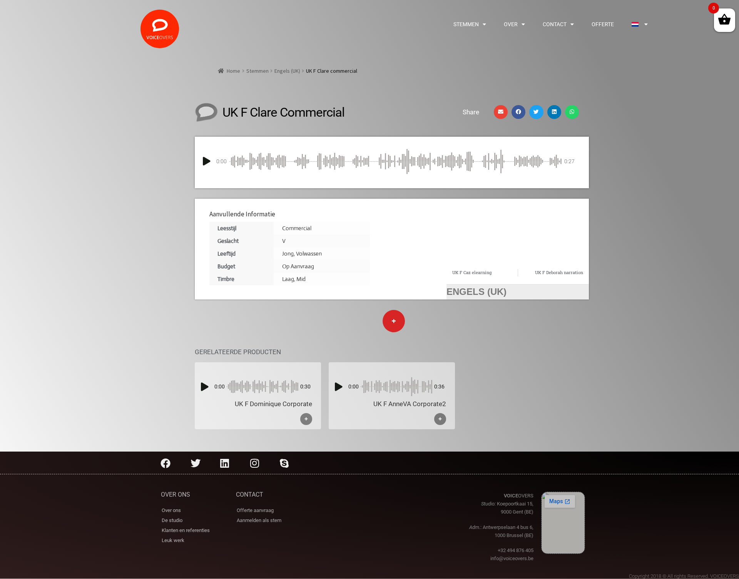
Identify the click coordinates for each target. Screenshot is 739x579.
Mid (301, 279)
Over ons (171, 510)
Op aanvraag (298, 266)
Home (233, 70)
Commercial (296, 228)
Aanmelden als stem (259, 520)
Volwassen (309, 253)
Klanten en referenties (186, 530)
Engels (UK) (287, 70)
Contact (555, 24)
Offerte (603, 24)
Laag (288, 279)
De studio (172, 520)
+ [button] (306, 419)
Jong (288, 253)
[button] (501, 112)
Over (511, 24)
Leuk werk (173, 540)
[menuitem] (639, 24)
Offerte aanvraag (255, 510)
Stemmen (466, 24)
